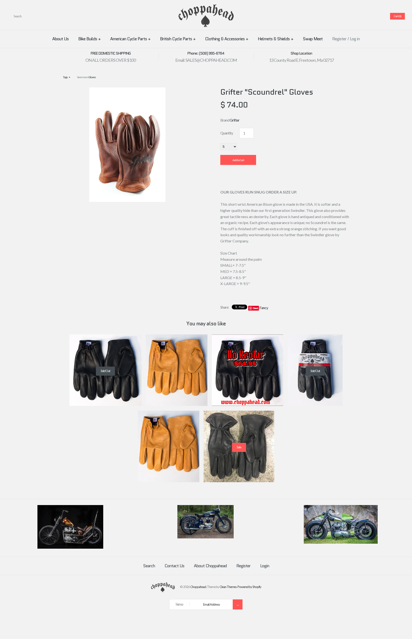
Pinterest (362, 16)
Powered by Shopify (249, 587)
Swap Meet (313, 39)
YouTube (379, 16)
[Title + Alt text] (70, 547)
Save (255, 308)
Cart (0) (397, 16)
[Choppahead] (206, 7)
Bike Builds (89, 39)
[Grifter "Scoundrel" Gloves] (127, 90)
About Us (60, 39)
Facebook (351, 16)
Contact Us (174, 566)
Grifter (234, 120)
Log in (355, 39)
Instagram (374, 16)
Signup (179, 604)
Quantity (226, 133)
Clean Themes (228, 587)
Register (339, 39)
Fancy (263, 307)
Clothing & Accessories (226, 39)
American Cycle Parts (130, 39)
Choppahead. (198, 587)
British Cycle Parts (178, 39)
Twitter (357, 16)
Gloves (92, 77)
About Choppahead (210, 566)
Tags (66, 77)
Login (264, 566)
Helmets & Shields (275, 39)
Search (149, 566)
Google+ (368, 16)
